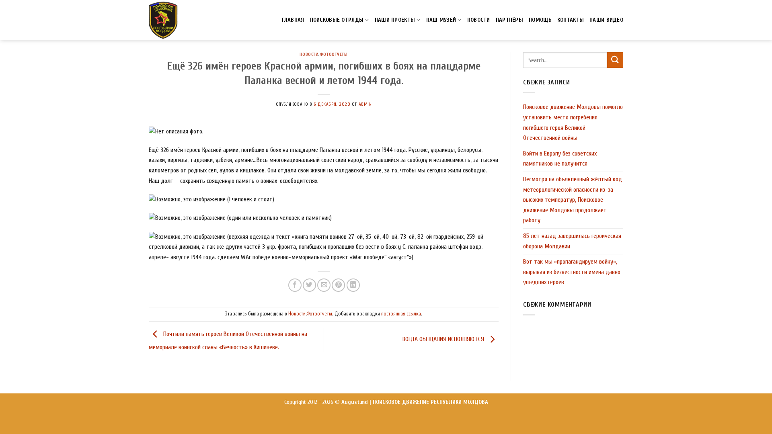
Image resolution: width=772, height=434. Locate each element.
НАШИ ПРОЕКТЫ (395, 19)
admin (365, 104)
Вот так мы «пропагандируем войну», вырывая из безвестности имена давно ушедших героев (571, 272)
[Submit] (615, 60)
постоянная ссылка (401, 314)
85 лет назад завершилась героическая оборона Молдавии (572, 241)
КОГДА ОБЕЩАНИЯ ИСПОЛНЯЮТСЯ (444, 339)
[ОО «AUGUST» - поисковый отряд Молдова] (163, 20)
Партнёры (509, 19)
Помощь (540, 19)
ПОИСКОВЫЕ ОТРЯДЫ (337, 19)
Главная (293, 19)
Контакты (570, 19)
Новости (309, 54)
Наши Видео (606, 19)
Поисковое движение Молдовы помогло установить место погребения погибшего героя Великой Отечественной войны (573, 122)
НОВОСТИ (478, 19)
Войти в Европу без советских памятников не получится (560, 159)
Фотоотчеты (334, 54)
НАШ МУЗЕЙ (441, 19)
